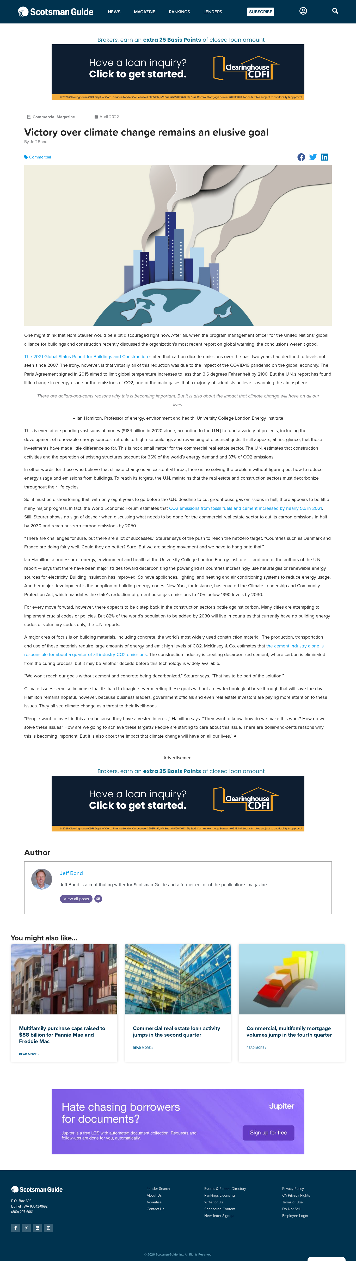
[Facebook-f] (15, 1228)
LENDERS (213, 11)
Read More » (29, 1054)
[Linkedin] (37, 1228)
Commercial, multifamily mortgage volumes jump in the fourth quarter (289, 1031)
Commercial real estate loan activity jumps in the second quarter (176, 1031)
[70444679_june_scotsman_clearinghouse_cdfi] (178, 99)
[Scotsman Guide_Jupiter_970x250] (178, 1153)
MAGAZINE (144, 11)
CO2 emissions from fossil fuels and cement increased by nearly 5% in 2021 (245, 508)
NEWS (114, 11)
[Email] (98, 899)
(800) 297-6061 (22, 1212)
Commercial (40, 157)
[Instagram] (48, 1228)
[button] (301, 157)
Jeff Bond (71, 873)
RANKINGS (179, 11)
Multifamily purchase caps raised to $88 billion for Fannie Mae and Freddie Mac (62, 1034)
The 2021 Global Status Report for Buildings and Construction (86, 356)
